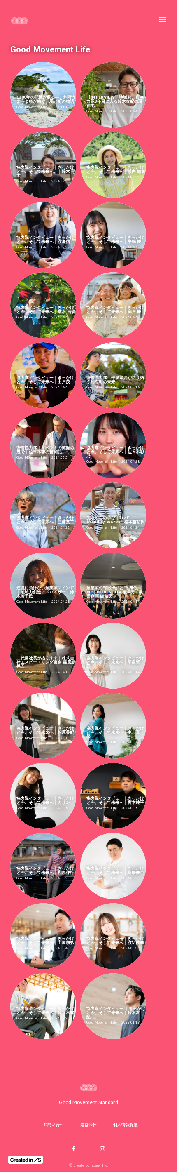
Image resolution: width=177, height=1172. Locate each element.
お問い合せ (53, 1124)
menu (163, 20)
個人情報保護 (125, 1124)
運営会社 (88, 1124)
